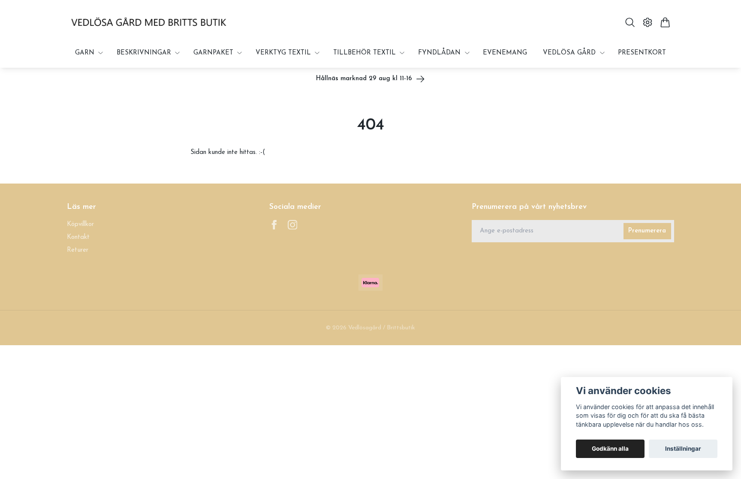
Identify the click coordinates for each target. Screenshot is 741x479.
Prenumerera (647, 231)
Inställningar (683, 448)
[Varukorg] (665, 22)
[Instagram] (293, 225)
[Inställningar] (648, 22)
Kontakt (78, 237)
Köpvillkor (80, 224)
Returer (77, 250)
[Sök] (630, 22)
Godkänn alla (610, 448)
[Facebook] (274, 225)
